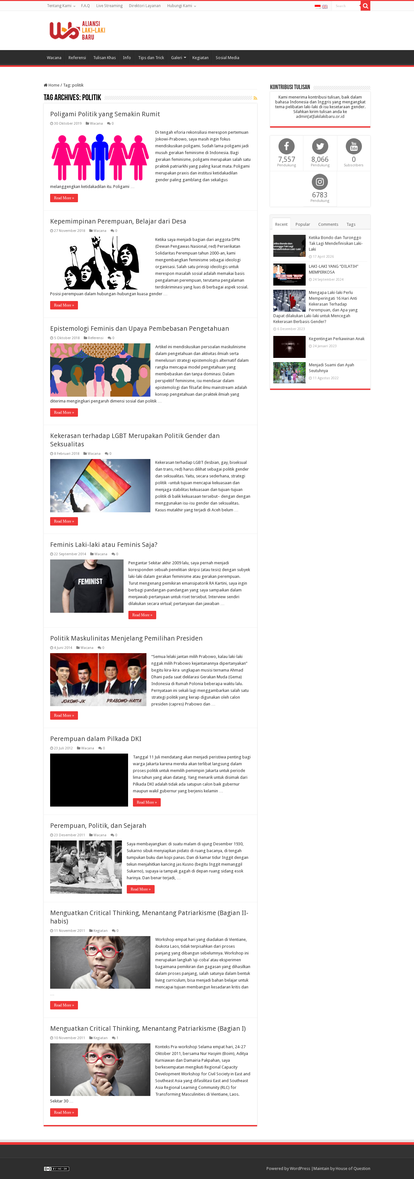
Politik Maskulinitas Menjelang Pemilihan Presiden (126, 638)
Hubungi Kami (179, 6)
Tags (350, 224)
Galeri (176, 57)
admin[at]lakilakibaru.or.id (320, 116)
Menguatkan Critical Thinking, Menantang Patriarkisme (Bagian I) (148, 1028)
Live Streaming (109, 6)
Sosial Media (227, 57)
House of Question (353, 1168)
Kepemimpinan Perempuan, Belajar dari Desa (118, 221)
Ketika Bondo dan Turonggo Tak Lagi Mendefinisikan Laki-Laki (336, 243)
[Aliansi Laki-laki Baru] (79, 29)
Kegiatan (200, 57)
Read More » (64, 198)
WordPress (300, 1168)
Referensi (77, 57)
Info (127, 57)
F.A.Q (85, 6)
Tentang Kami (59, 6)
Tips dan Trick (151, 57)
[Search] (365, 6)
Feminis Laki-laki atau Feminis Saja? (104, 544)
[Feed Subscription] (255, 98)
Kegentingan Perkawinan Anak (337, 338)
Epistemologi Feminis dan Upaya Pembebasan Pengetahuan (139, 328)
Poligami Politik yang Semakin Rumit (105, 114)
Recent (281, 224)
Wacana (54, 57)
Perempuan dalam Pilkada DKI (95, 739)
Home (54, 85)
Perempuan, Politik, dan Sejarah (98, 825)
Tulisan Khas (104, 57)
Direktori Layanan (145, 6)
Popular (303, 224)
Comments (328, 224)
